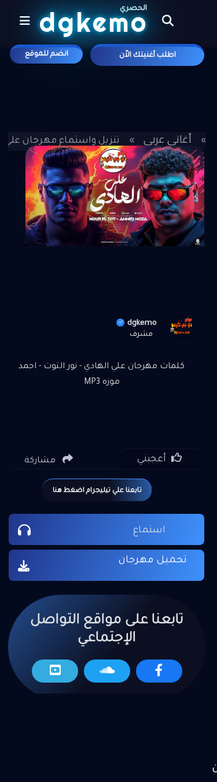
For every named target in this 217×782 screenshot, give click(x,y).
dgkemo (142, 323)
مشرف (141, 335)
